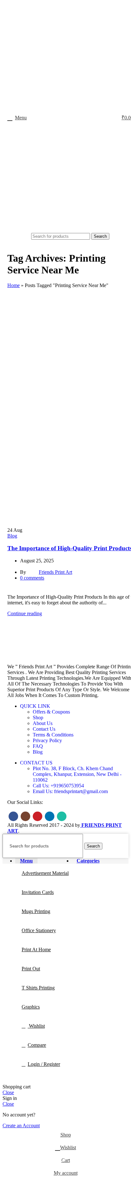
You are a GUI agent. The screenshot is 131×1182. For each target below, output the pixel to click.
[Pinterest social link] (25, 590)
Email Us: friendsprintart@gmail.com (70, 791)
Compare (37, 1045)
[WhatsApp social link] (61, 816)
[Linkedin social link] (33, 590)
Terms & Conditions (53, 734)
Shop (38, 717)
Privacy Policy (47, 740)
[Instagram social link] (25, 816)
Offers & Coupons (51, 711)
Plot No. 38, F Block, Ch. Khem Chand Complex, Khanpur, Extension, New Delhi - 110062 (77, 774)
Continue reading (24, 613)
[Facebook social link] (11, 590)
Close (8, 1092)
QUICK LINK (35, 706)
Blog (12, 535)
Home (13, 285)
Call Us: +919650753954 (58, 785)
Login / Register (44, 1064)
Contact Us (44, 729)
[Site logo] (70, 230)
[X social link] (18, 590)
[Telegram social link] (40, 590)
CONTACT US (36, 762)
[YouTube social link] (37, 816)
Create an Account (21, 1125)
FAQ (38, 746)
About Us (42, 723)
